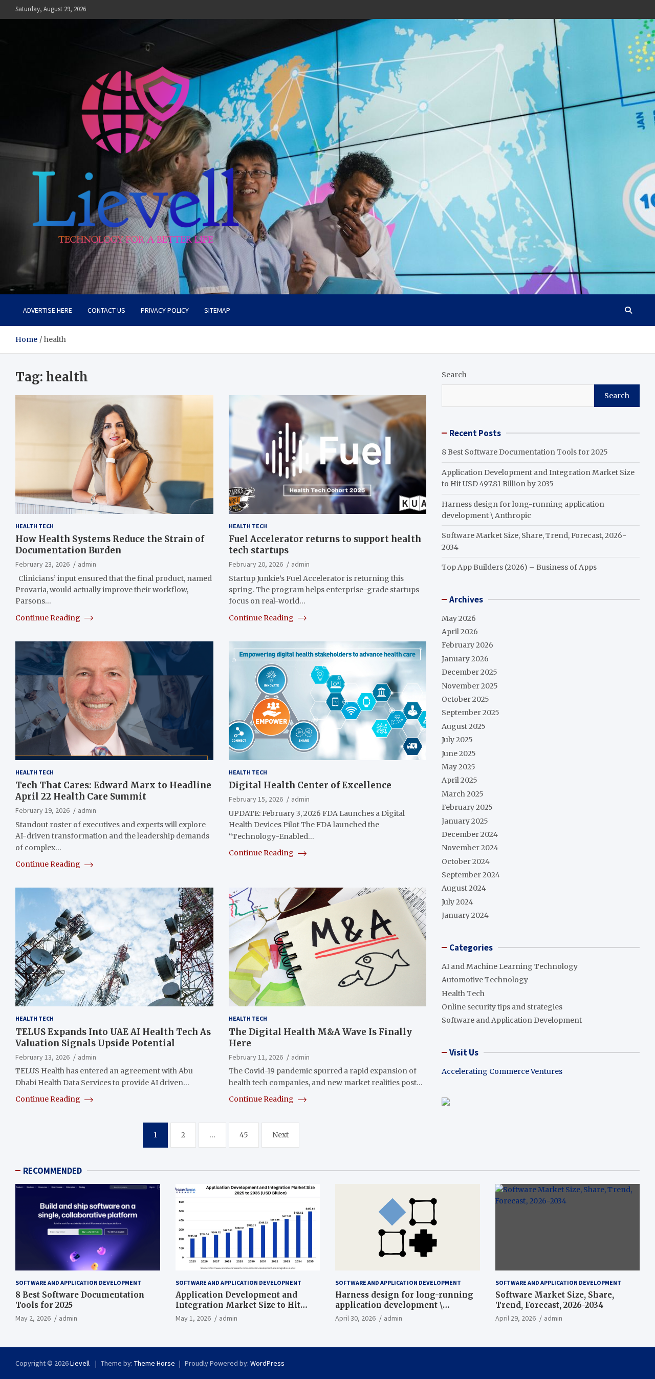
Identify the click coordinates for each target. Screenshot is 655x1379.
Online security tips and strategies (502, 1006)
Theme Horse (154, 1363)
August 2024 (464, 888)
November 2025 (470, 686)
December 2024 (470, 834)
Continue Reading (48, 617)
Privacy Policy (165, 310)
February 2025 (467, 807)
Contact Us (106, 310)
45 (243, 1134)
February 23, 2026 (42, 564)
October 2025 (465, 699)
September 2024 (471, 874)
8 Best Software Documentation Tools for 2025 (525, 452)
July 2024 (457, 902)
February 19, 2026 (42, 810)
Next (280, 1134)
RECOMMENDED (52, 1170)
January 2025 (465, 821)
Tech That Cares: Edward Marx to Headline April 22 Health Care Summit (113, 791)
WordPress (267, 1363)
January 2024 (465, 915)
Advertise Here (47, 310)
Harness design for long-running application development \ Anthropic (404, 1305)
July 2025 (457, 739)
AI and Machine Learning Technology (510, 966)
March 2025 (463, 794)
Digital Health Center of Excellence (310, 785)
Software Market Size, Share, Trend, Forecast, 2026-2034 (554, 1300)
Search (454, 374)
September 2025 (470, 712)
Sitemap (217, 310)
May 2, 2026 (33, 1318)
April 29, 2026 (515, 1318)
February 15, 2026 (256, 799)
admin (87, 564)
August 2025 (464, 726)
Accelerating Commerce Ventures (502, 1071)
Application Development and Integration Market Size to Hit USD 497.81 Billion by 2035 (238, 1305)
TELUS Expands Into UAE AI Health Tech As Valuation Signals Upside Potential (113, 1037)
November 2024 (470, 847)
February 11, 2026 (256, 1057)
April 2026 (460, 631)
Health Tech (34, 526)
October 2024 (466, 861)
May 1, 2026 (193, 1318)
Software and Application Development (512, 1020)
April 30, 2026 (355, 1318)
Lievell (80, 1363)
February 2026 (467, 645)
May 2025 (458, 766)
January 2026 (465, 658)
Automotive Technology (485, 979)
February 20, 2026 (256, 564)
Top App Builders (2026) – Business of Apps (519, 567)
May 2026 (459, 618)
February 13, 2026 (42, 1057)
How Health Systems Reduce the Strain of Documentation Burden (109, 544)
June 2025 (459, 753)
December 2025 (469, 672)
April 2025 (459, 780)
